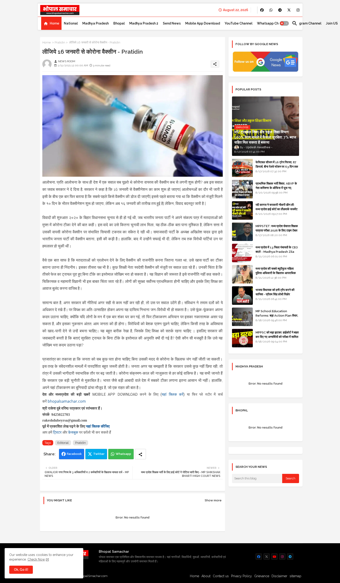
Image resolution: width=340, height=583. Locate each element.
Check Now (36, 559)
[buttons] (262, 10)
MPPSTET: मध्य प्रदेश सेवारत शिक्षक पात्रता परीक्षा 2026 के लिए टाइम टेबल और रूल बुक (277, 230)
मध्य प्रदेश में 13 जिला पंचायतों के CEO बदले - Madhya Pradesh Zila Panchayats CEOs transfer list (277, 254)
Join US (332, 23)
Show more (213, 500)
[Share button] (140, 454)
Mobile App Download (202, 23)
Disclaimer (279, 576)
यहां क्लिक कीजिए (98, 426)
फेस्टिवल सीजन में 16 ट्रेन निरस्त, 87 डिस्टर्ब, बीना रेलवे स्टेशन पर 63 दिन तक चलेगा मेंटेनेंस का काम (277, 166)
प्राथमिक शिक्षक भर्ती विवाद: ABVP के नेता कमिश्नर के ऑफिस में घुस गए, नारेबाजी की (276, 188)
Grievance (261, 576)
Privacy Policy (241, 576)
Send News (172, 23)
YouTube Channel (238, 23)
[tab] (51, 23)
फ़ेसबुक (73, 432)
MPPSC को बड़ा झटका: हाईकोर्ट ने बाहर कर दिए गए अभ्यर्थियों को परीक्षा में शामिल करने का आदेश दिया (277, 336)
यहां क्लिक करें (172, 394)
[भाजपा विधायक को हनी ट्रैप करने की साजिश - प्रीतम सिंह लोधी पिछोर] (242, 295)
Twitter (99, 454)
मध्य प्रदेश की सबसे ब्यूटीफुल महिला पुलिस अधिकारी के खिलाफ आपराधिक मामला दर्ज (276, 273)
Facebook (74, 454)
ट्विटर (57, 432)
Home (54, 23)
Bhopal (119, 23)
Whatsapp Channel (272, 23)
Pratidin (60, 42)
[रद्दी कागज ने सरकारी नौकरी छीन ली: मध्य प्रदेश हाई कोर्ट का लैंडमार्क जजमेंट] (242, 210)
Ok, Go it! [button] (21, 569)
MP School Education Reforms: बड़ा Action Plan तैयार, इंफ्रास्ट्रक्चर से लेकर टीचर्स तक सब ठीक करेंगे (277, 317)
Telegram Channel (306, 23)
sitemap (295, 576)
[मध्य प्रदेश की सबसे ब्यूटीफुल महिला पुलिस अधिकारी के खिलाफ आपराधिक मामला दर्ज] (242, 274)
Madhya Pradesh (95, 23)
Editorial (63, 442)
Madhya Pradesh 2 (143, 23)
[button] (284, 23)
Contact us (221, 576)
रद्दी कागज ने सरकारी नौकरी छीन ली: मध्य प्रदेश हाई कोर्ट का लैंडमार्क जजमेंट (276, 207)
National (71, 23)
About (205, 576)
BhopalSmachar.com (93, 576)
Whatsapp (123, 454)
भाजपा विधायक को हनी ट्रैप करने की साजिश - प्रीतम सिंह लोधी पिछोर (275, 292)
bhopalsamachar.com (67, 401)
